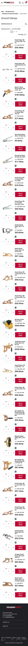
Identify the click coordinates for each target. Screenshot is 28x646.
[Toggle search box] (20, 3)
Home (2, 11)
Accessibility (8, 637)
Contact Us (6, 622)
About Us (5, 626)
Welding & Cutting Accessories (10, 13)
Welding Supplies (10, 11)
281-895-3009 (9, 615)
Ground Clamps (23, 13)
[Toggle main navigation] (2, 2)
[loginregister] (23, 3)
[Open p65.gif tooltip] (15, 52)
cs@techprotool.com (10, 617)
